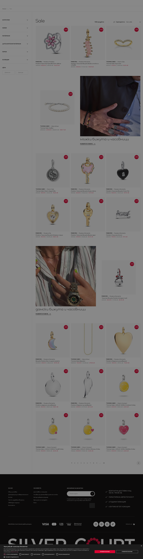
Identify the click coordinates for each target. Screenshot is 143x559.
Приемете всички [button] (105, 551)
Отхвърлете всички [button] (127, 551)
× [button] (141, 545)
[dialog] (71, 551)
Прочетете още (14, 551)
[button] (11, 557)
